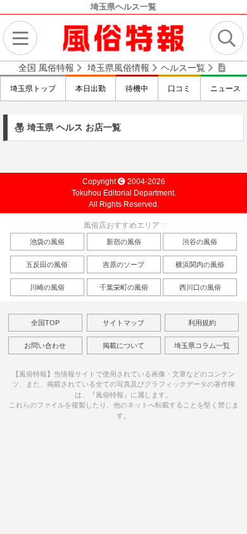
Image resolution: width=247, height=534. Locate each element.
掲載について (123, 345)
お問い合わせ (45, 345)
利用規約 (202, 322)
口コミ (179, 88)
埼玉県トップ (33, 88)
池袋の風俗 (47, 241)
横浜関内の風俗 (199, 264)
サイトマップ (123, 322)
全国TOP (45, 322)
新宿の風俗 (123, 241)
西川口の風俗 (200, 287)
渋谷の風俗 (199, 241)
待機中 (136, 88)
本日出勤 (90, 88)
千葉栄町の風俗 (123, 287)
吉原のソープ (123, 264)
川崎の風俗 (47, 287)
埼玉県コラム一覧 (202, 345)
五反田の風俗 (47, 264)
